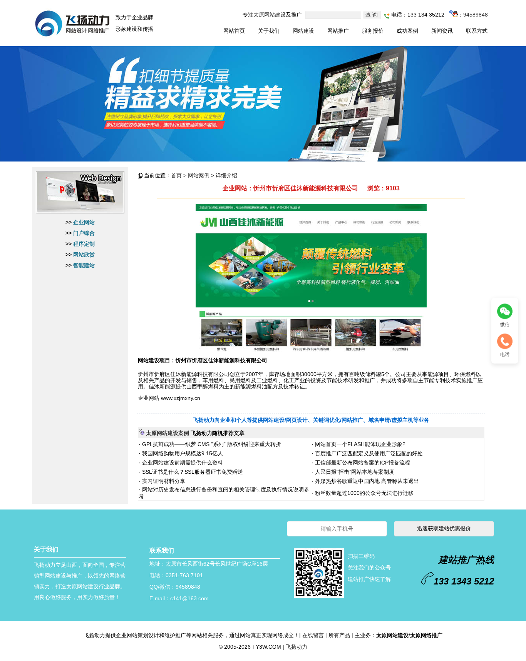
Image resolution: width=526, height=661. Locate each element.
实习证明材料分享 (163, 481)
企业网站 (84, 222)
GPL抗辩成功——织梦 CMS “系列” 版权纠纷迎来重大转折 (211, 444)
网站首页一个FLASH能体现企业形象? (359, 444)
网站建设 (303, 31)
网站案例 (198, 175)
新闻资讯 (442, 31)
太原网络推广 (426, 635)
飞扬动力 (296, 647)
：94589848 (473, 15)
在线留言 (313, 635)
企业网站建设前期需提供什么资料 (182, 463)
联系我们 (161, 550)
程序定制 (84, 244)
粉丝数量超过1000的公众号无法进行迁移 (363, 493)
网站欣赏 (84, 254)
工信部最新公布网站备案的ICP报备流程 (361, 463)
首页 (176, 175)
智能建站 (84, 265)
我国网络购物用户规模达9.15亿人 (182, 453)
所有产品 (339, 635)
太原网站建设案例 (167, 433)
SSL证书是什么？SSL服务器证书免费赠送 (192, 472)
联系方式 (476, 31)
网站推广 (338, 31)
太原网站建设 (269, 15)
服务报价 (373, 31)
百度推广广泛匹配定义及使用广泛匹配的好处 (368, 453)
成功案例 (407, 31)
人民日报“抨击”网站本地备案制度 (353, 472)
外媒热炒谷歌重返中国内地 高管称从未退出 (366, 481)
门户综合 (84, 233)
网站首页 (234, 31)
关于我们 (269, 31)
